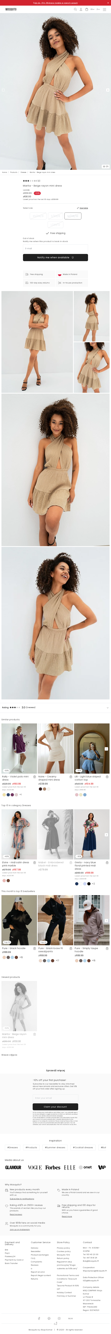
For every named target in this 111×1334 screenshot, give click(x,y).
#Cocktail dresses (83, 1147)
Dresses (23, 172)
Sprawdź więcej (55, 1070)
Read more (67, 1216)
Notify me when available (53, 257)
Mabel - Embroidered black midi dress (51, 864)
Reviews (35, 1265)
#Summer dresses (55, 1147)
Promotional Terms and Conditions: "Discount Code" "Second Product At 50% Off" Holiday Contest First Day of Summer (68, 1285)
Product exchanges (40, 1255)
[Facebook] (39, 1318)
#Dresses (12, 1147)
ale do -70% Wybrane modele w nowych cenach (56, 2)
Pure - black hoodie (14, 948)
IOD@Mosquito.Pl (91, 1280)
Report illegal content (41, 1275)
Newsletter (35, 1251)
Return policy (63, 1258)
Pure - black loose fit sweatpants (50, 950)
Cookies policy (64, 1251)
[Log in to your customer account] (81, 9)
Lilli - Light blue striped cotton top (88, 778)
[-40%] (19, 834)
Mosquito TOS (63, 1255)
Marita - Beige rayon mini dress (14, 1035)
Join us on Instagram (20, 1229)
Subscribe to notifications (22, 1199)
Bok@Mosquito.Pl (91, 1261)
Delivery (34, 1248)
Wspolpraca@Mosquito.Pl (95, 1271)
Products (13, 172)
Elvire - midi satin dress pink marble (15, 864)
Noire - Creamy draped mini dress (49, 778)
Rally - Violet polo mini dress (15, 778)
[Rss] (70, 1318)
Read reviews (16, 1214)
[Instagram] (59, 1318)
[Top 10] (19, 920)
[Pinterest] (49, 1318)
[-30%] (19, 748)
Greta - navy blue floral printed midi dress (85, 866)
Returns (34, 1279)
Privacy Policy (69, 1121)
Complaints (36, 1262)
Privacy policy (63, 1248)
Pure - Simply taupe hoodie (86, 950)
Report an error (38, 1272)
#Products (31, 1147)
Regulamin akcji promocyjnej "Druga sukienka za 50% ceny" (67, 1265)
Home (4, 172)
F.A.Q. (33, 1258)
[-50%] (19, 1005)
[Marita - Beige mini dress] (92, 316)
